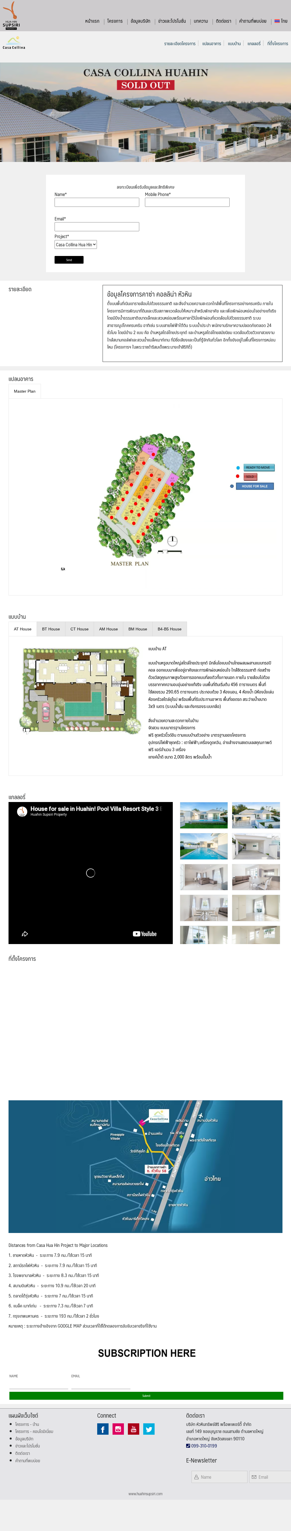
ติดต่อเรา (223, 21)
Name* (61, 194)
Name (13, 1376)
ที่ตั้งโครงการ (277, 43)
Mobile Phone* (158, 194)
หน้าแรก (92, 21)
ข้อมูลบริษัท (140, 21)
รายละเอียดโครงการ (180, 43)
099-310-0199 (203, 1445)
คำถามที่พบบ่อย (253, 21)
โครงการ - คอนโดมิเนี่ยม (34, 1431)
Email (75, 1376)
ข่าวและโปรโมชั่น (172, 21)
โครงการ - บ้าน (27, 1424)
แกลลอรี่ (254, 43)
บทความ (201, 21)
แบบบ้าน (234, 43)
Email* (60, 218)
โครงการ (115, 21)
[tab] (25, 391)
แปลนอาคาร (211, 43)
